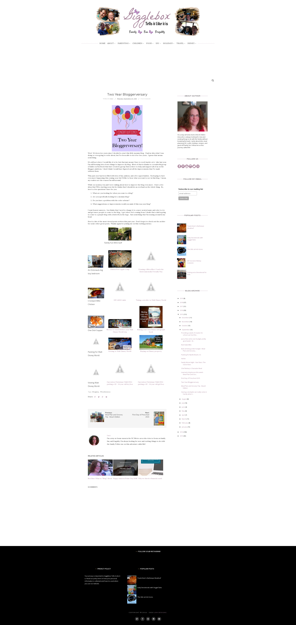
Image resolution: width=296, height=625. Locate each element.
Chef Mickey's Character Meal (191, 368)
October (185, 326)
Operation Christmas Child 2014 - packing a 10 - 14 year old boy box (120, 383)
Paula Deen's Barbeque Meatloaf (149, 578)
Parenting (123, 43)
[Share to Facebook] (95, 397)
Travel (180, 43)
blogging (95, 392)
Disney (191, 43)
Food (149, 43)
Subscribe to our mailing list (190, 189)
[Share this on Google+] (102, 397)
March (184, 419)
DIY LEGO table (120, 300)
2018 (181, 302)
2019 (181, 298)
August (184, 399)
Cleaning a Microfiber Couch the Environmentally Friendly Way (151, 270)
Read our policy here (93, 578)
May (183, 411)
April (183, 415)
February (185, 423)
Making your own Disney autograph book (151, 331)
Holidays (168, 43)
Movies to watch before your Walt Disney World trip (120, 331)
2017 (181, 306)
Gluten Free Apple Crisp (119, 269)
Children (137, 43)
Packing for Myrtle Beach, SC (191, 355)
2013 (181, 436)
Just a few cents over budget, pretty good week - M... (193, 340)
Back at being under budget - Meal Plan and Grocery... (193, 350)
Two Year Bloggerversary (190, 382)
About (110, 43)
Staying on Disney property (151, 351)
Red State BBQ (186, 345)
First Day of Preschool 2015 (190, 378)
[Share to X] (99, 397)
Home (102, 43)
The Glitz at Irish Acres (195, 249)
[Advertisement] (148, 64)
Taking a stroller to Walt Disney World (151, 300)
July (183, 403)
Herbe (183, 358)
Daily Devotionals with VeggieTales (195, 239)
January (185, 427)
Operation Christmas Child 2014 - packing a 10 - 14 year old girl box (151, 383)
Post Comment (145, 99)
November (186, 322)
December (185, 318)
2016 (181, 310)
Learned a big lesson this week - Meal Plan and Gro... (192, 373)
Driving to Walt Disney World (119, 351)
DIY (157, 43)
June (183, 407)
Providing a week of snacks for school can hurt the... (192, 334)
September (186, 330)
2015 (181, 314)
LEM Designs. (160, 612)
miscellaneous (105, 392)
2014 (181, 432)
